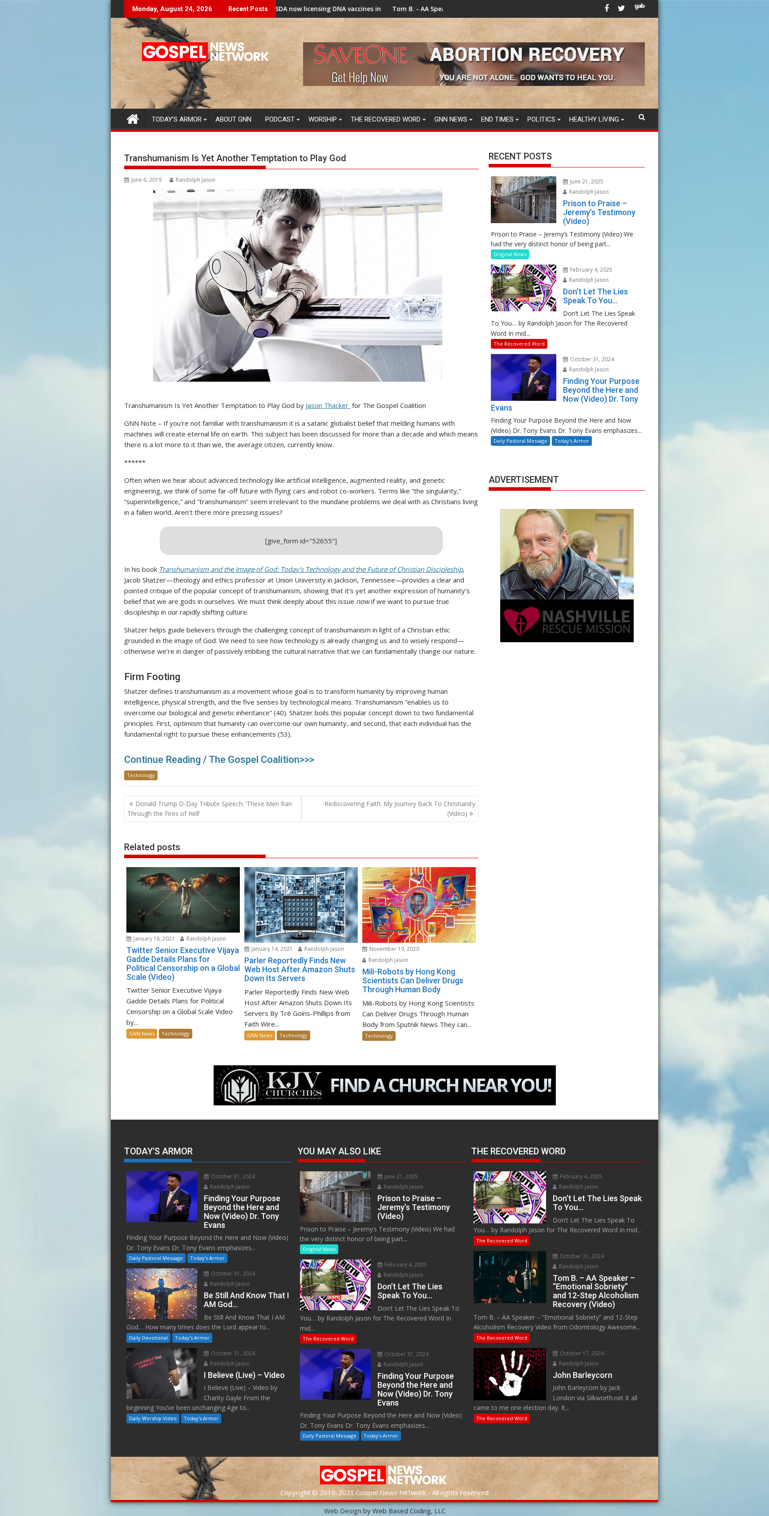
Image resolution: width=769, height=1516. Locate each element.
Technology (141, 775)
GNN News (450, 119)
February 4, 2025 (590, 269)
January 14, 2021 (271, 949)
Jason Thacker (328, 405)
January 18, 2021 (153, 938)
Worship (322, 119)
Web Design (342, 1510)
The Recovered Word (386, 119)
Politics (541, 119)
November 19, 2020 (393, 949)
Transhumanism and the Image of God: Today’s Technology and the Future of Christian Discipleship (311, 569)
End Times (497, 119)
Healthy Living (594, 119)
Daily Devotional (148, 1337)
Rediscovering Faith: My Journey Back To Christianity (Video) (399, 808)
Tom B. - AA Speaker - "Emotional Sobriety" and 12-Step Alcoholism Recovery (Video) (407, 8)
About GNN (233, 119)
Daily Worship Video (153, 1418)
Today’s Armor (177, 119)
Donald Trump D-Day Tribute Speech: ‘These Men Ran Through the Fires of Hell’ (209, 808)
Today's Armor (571, 440)
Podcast (280, 119)
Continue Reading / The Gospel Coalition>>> (219, 759)
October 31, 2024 (591, 359)
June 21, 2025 (586, 181)
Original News (510, 254)
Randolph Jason (195, 179)
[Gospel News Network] (133, 117)
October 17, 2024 (581, 1353)
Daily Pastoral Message (520, 440)
